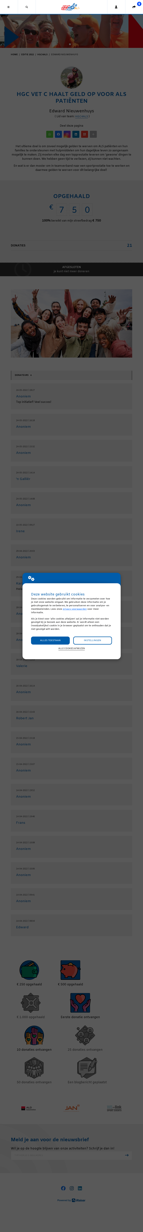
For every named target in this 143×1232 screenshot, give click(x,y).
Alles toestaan (50, 640)
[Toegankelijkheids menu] (139, 4)
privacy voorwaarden (75, 609)
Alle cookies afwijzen (71, 648)
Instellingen (92, 640)
